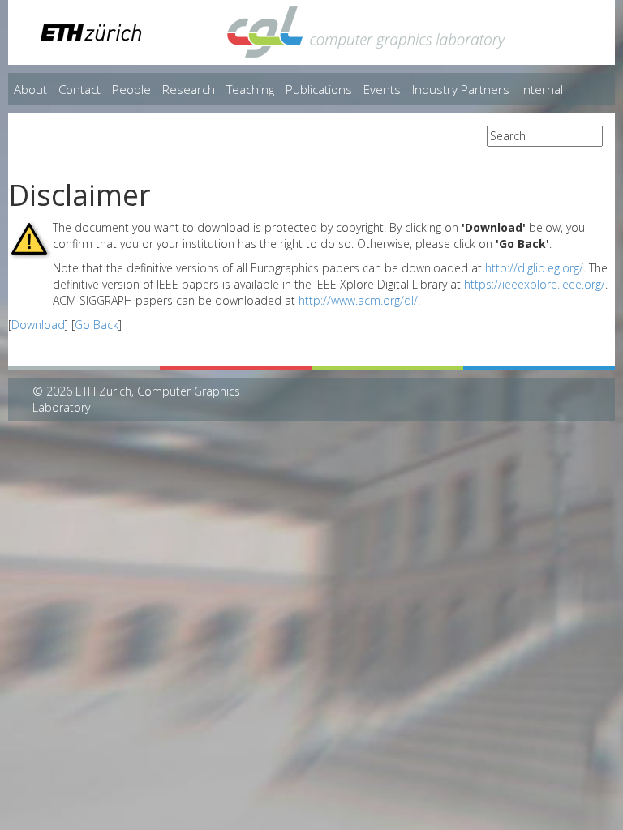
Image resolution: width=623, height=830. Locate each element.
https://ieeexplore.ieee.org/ (534, 284)
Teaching (250, 89)
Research (188, 89)
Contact (79, 89)
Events (382, 89)
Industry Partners (460, 89)
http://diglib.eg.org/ (534, 268)
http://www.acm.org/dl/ (358, 300)
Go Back (96, 324)
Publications (319, 89)
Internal (542, 89)
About (30, 89)
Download (38, 324)
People (131, 89)
